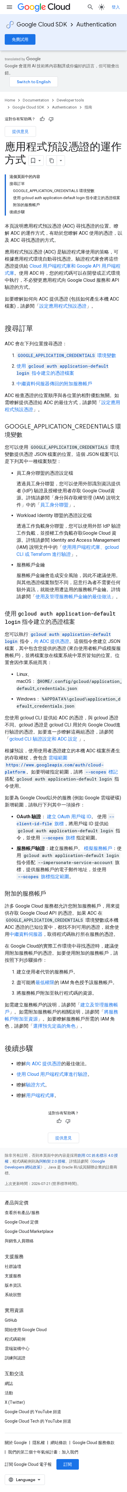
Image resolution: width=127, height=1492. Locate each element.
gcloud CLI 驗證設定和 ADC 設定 (44, 739)
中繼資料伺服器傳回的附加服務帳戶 (54, 383)
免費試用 (20, 39)
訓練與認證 (15, 1358)
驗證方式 (35, 1085)
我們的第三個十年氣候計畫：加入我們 (43, 1452)
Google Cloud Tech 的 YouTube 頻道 (38, 1421)
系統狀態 (13, 1294)
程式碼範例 (15, 1339)
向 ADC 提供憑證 (51, 641)
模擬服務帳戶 (98, 848)
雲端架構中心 (17, 1348)
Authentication (96, 24)
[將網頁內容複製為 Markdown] (51, 161)
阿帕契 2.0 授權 (52, 1161)
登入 (116, 7)
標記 (101, 772)
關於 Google (16, 1442)
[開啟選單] (9, 7)
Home (10, 100)
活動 (9, 1393)
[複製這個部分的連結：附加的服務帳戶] (52, 894)
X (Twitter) (15, 1402)
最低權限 (44, 982)
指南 (88, 107)
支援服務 (13, 1275)
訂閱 (68, 1464)
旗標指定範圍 (43, 876)
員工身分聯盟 (54, 505)
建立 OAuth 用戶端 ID (69, 816)
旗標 (59, 838)
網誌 (9, 1383)
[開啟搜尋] (90, 7)
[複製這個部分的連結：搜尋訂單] (39, 329)
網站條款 (59, 1442)
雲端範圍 (54, 765)
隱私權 (38, 1442)
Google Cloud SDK (42, 24)
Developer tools (70, 100)
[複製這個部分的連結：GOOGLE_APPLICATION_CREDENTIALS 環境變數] (28, 435)
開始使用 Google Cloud (26, 1329)
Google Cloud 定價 (21, 1222)
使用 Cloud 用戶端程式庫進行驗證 (52, 1074)
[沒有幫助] (51, 119)
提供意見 (20, 131)
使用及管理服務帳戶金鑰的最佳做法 (73, 596)
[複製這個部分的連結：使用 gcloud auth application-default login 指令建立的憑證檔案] (81, 622)
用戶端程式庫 (40, 1095)
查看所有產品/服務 (22, 1212)
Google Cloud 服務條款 (94, 1442)
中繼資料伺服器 (26, 934)
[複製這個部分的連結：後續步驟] (39, 1049)
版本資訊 (13, 1285)
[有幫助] (42, 119)
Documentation (36, 100)
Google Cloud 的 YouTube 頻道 (33, 1411)
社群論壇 (13, 1266)
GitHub (11, 1320)
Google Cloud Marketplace (29, 1231)
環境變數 (67, 355)
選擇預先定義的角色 (54, 1026)
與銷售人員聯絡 (19, 1240)
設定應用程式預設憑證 (63, 306)
